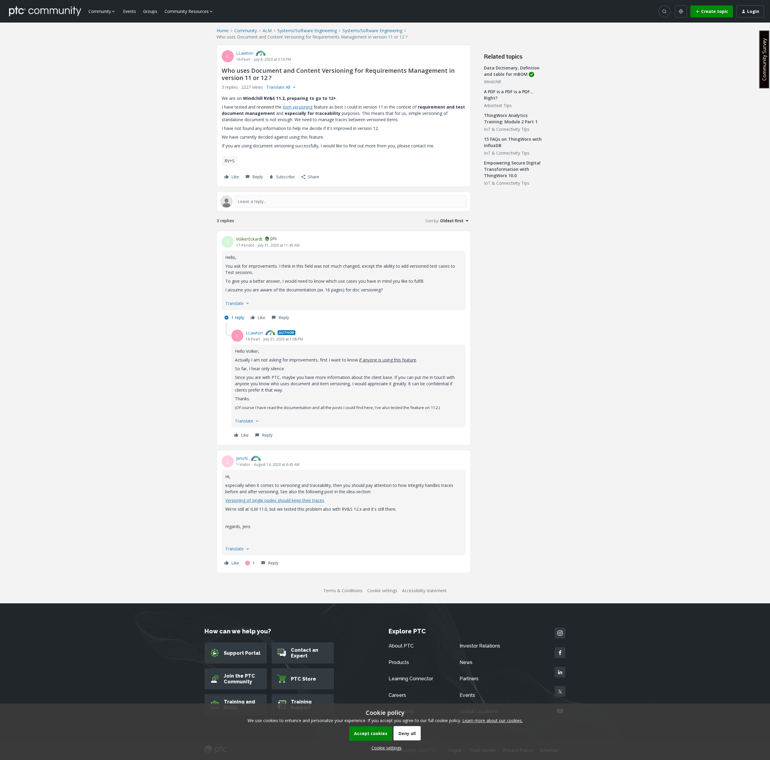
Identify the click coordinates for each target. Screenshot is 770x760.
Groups (150, 11)
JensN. (242, 458)
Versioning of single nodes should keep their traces (274, 500)
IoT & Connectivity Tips (506, 129)
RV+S (229, 161)
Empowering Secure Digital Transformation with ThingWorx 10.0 (512, 169)
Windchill (492, 82)
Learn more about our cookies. (492, 720)
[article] (344, 279)
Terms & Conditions (342, 590)
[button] (711, 11)
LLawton (244, 53)
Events (129, 11)
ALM (267, 30)
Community (245, 30)
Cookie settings (382, 590)
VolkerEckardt (249, 239)
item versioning (298, 107)
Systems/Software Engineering (307, 30)
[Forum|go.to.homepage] (45, 11)
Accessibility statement (424, 590)
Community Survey (764, 59)
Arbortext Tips (498, 105)
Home (223, 30)
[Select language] (681, 11)
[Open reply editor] (343, 201)
